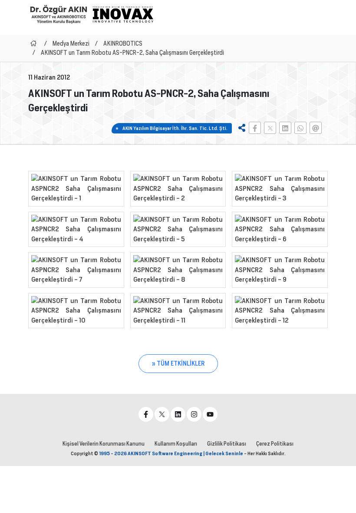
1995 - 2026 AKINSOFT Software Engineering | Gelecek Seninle (171, 453)
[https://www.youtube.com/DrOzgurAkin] (210, 414)
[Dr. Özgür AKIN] (58, 14)
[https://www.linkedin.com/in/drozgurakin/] (178, 414)
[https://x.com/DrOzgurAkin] (162, 414)
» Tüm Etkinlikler (178, 363)
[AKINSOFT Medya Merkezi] (122, 14)
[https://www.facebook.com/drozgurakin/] (145, 414)
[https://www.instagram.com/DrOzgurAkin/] (194, 414)
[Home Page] (33, 43)
